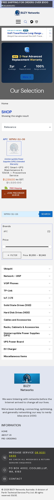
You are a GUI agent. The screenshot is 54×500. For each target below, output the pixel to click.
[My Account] (31, 21)
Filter (13, 255)
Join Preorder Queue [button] (15, 194)
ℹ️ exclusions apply (8, 5)
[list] (27, 33)
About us (7, 435)
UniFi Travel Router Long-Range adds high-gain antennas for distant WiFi (25, 33)
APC (6, 231)
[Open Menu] (18, 21)
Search (45, 214)
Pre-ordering (9, 438)
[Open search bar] (25, 21)
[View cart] (36, 21)
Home (5, 431)
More (25, 77)
